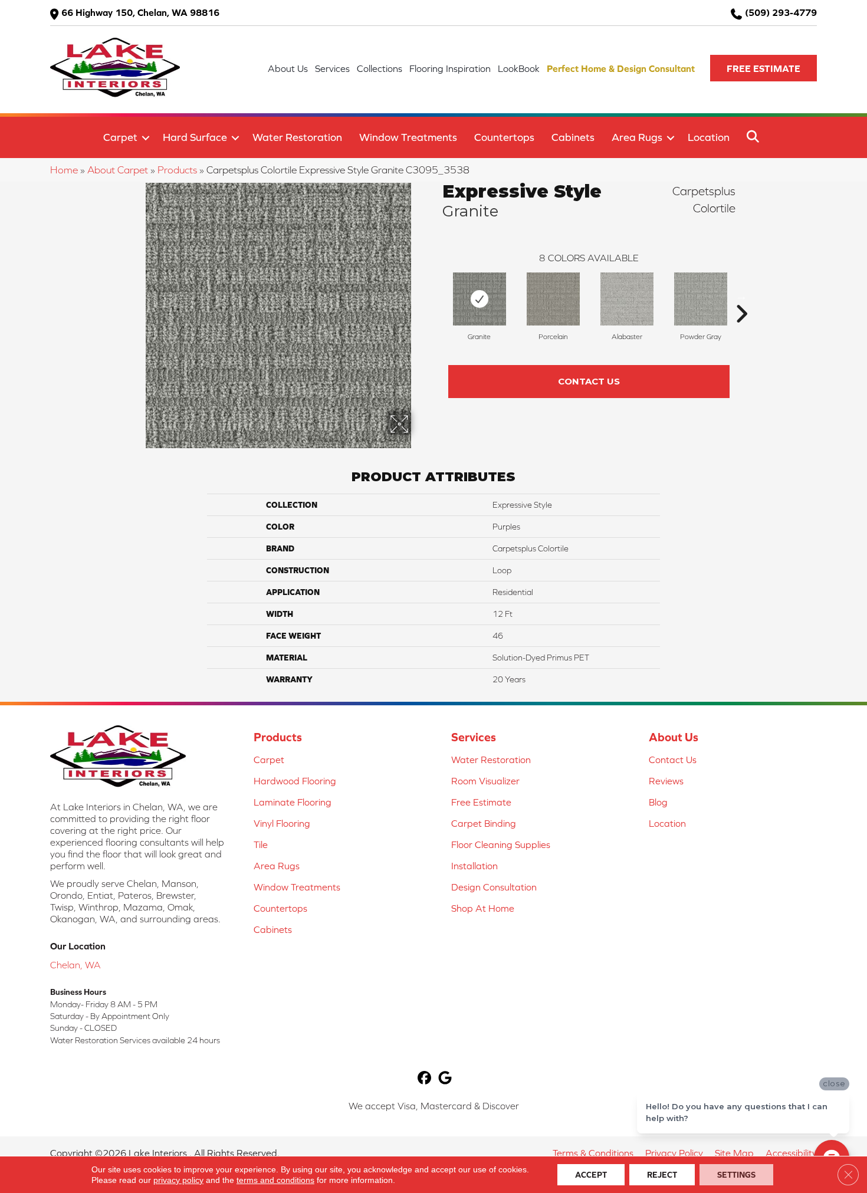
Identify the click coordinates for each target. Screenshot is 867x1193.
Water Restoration (297, 137)
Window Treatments (408, 137)
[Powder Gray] (700, 299)
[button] (763, 68)
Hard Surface (195, 137)
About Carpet (117, 170)
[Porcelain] (553, 299)
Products (177, 170)
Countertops (504, 137)
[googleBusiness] (445, 1078)
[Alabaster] (626, 299)
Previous (436, 296)
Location (709, 137)
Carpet (120, 137)
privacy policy (178, 1180)
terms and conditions (275, 1180)
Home (64, 170)
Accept (591, 1174)
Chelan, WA (75, 964)
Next (741, 296)
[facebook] (424, 1078)
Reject (662, 1174)
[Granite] (479, 299)
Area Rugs (637, 137)
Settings (736, 1174)
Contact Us (589, 381)
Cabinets (573, 137)
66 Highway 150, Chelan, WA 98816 (140, 12)
